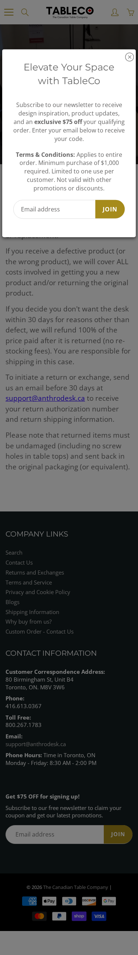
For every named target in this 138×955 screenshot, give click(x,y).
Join (110, 209)
